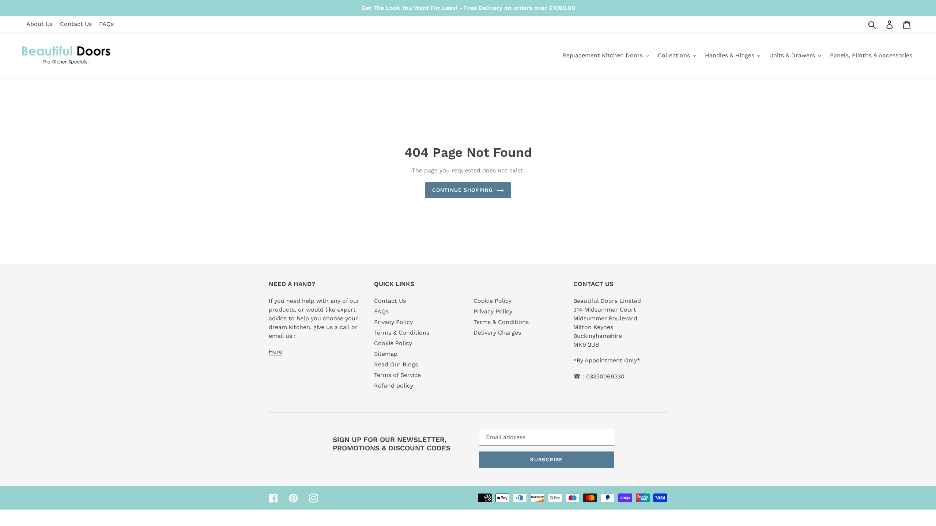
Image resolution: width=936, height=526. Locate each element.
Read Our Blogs (396, 364)
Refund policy (393, 385)
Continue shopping (462, 190)
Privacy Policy (393, 322)
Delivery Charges (497, 332)
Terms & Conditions (401, 332)
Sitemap (385, 353)
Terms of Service (397, 374)
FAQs (106, 23)
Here (275, 351)
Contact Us (76, 23)
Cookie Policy (393, 343)
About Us (39, 23)
